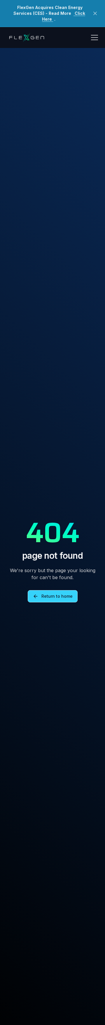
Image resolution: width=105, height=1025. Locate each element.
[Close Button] (95, 13)
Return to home (57, 596)
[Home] (26, 37)
